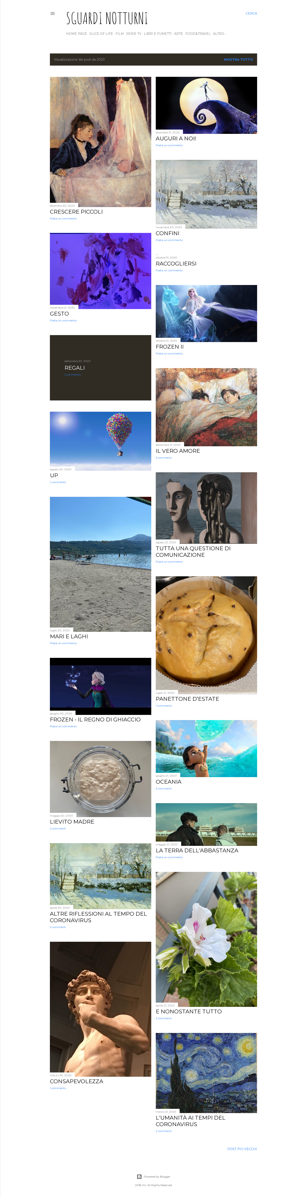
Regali (75, 368)
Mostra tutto (238, 59)
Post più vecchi (242, 1149)
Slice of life (101, 34)
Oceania (168, 781)
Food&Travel (198, 34)
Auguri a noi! (176, 138)
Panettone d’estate (187, 699)
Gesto (59, 313)
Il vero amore (178, 451)
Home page (76, 34)
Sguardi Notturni (107, 18)
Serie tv (133, 34)
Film (120, 34)
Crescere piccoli (76, 211)
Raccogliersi (176, 263)
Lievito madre (72, 821)
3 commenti (164, 457)
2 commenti (58, 828)
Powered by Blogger (157, 1176)
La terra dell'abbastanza (197, 850)
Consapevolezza (76, 1081)
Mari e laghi (69, 636)
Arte (178, 34)
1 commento (73, 374)
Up (54, 475)
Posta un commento (63, 218)
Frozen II (170, 346)
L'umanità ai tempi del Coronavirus (190, 1120)
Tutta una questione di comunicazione (193, 551)
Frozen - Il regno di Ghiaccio (95, 719)
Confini (167, 233)
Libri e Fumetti (158, 34)
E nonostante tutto (189, 1011)
